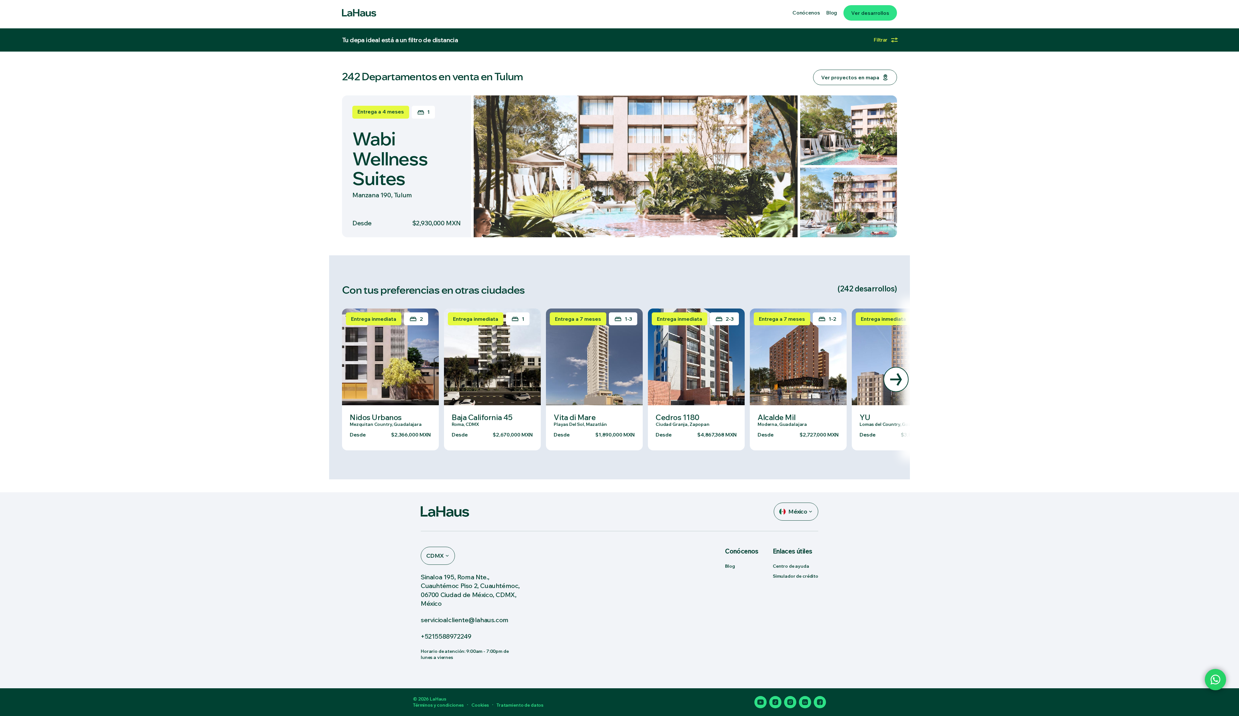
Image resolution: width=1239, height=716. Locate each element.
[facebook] (820, 702)
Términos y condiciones (438, 705)
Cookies (480, 705)
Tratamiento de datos (520, 705)
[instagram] (790, 702)
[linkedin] (805, 702)
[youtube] (760, 702)
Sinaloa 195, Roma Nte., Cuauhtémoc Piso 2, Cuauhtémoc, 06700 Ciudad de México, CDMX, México (470, 590)
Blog (730, 566)
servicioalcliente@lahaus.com (465, 620)
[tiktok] (775, 702)
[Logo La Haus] (359, 13)
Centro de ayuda (791, 566)
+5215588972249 (446, 636)
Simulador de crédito (795, 576)
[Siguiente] (896, 379)
